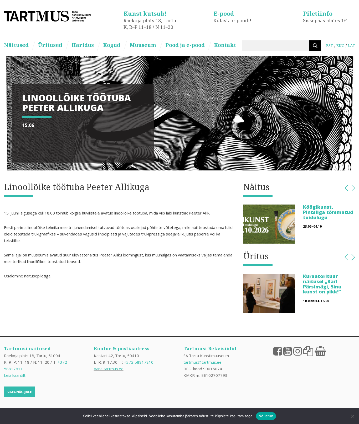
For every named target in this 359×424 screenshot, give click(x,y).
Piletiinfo (317, 13)
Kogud (111, 45)
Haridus (82, 45)
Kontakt (225, 45)
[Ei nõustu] (352, 416)
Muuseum (143, 45)
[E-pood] (320, 351)
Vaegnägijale (19, 391)
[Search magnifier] (315, 45)
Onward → (353, 188)
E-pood (223, 13)
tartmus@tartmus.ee (202, 362)
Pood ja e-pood (185, 45)
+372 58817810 (138, 362)
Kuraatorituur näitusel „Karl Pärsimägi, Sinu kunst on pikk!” (322, 284)
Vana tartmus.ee (109, 368)
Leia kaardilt (14, 375)
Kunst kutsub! (145, 13)
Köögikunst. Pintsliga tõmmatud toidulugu (328, 212)
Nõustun (266, 416)
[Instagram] (297, 351)
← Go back (346, 188)
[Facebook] (277, 351)
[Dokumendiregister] (308, 351)
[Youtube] (287, 351)
